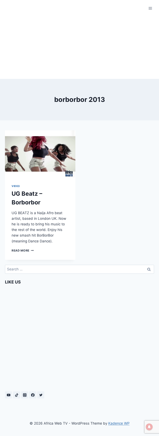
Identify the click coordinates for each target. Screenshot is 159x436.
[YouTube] (8, 394)
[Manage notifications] (149, 427)
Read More (23, 250)
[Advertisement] (79, 48)
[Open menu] (150, 8)
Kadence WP (119, 423)
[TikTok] (16, 394)
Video (16, 186)
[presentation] (40, 153)
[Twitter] (40, 394)
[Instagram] (24, 394)
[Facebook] (32, 394)
